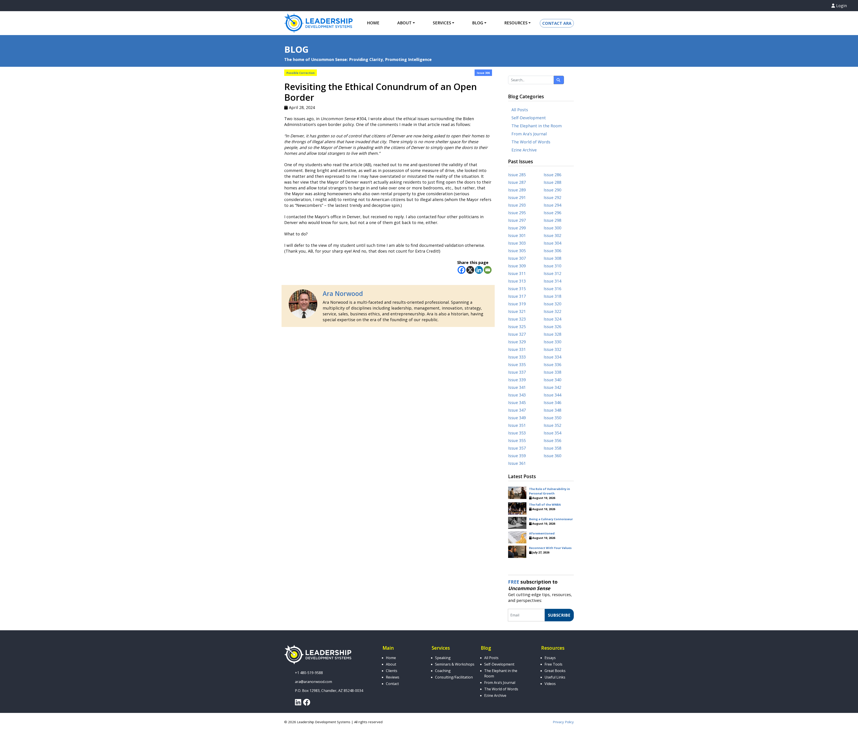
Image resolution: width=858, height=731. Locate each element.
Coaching (443, 670)
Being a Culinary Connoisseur (551, 519)
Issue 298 (552, 220)
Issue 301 (517, 235)
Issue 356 (552, 440)
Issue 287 (517, 182)
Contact (392, 683)
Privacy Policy (563, 722)
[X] (470, 270)
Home (373, 22)
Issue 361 (517, 463)
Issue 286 (552, 174)
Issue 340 (552, 379)
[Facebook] (461, 270)
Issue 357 (517, 448)
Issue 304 (552, 243)
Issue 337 (517, 372)
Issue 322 (552, 311)
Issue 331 (517, 349)
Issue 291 (517, 197)
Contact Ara (556, 23)
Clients (391, 670)
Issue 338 (552, 372)
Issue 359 (517, 455)
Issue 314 (552, 281)
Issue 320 (552, 303)
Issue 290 (552, 190)
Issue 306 (483, 73)
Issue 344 (552, 395)
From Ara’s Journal (529, 133)
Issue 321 (517, 311)
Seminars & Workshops (454, 664)
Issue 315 (517, 288)
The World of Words (530, 142)
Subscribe (559, 615)
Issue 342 (552, 387)
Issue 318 (552, 296)
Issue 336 (552, 364)
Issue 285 (517, 174)
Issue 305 (517, 250)
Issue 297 (517, 220)
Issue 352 (552, 425)
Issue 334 (552, 357)
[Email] (488, 270)
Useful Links (555, 677)
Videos (550, 683)
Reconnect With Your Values (550, 548)
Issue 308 (552, 258)
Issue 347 (517, 410)
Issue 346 (552, 402)
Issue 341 (517, 387)
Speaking (443, 657)
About (391, 664)
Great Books (555, 670)
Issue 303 (517, 243)
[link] (298, 703)
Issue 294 (552, 205)
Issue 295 (517, 212)
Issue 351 (517, 425)
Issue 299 (517, 227)
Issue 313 (517, 281)
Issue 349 (517, 417)
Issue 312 (552, 273)
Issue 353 (517, 433)
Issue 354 (552, 433)
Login (841, 5)
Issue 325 (517, 326)
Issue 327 (517, 334)
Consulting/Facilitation (454, 677)
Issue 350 (552, 417)
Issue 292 (552, 197)
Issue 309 (517, 265)
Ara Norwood (343, 293)
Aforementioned (542, 533)
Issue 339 (517, 379)
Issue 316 (552, 288)
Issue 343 (517, 395)
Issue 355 (517, 440)
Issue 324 (552, 319)
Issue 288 (552, 182)
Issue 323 (517, 319)
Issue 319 (517, 303)
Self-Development (528, 117)
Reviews (392, 677)
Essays (550, 657)
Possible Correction (300, 73)
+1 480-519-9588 (309, 672)
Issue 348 (552, 410)
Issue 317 (517, 296)
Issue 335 (517, 364)
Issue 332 (552, 349)
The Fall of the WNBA (545, 505)
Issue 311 (517, 273)
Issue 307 (517, 258)
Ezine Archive (524, 150)
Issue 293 (517, 205)
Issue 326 (552, 326)
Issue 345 (517, 402)
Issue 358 (552, 448)
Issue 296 (552, 212)
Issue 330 (552, 341)
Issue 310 (552, 265)
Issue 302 (552, 235)
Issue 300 (552, 227)
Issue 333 (517, 357)
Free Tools (553, 664)
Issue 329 (517, 341)
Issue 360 (552, 455)
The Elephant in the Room (536, 125)
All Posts (519, 109)
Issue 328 (552, 334)
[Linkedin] (479, 270)
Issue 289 (517, 190)
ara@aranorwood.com (313, 681)
